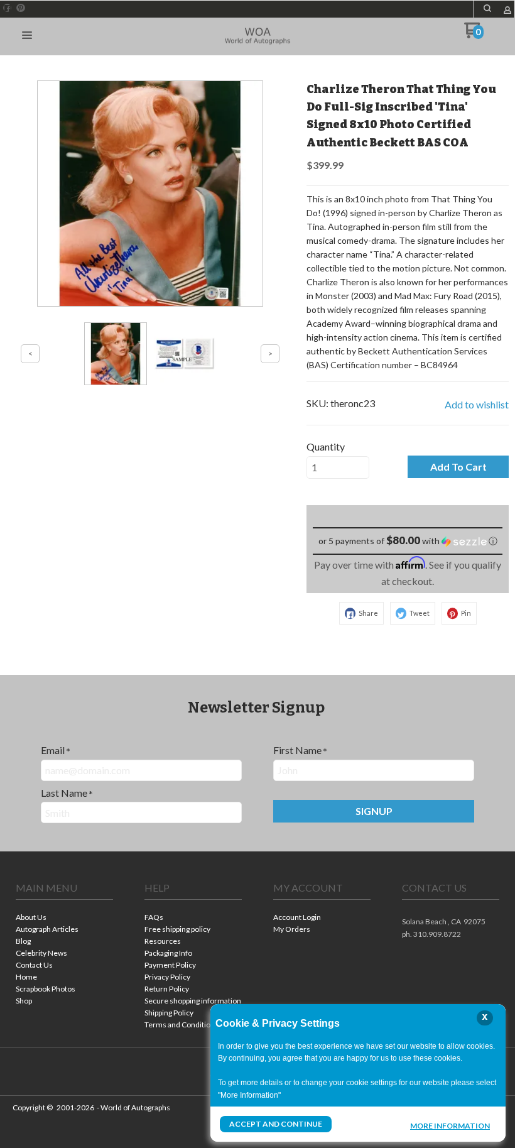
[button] (487, 8)
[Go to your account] (507, 11)
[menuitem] (64, 918)
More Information (450, 1125)
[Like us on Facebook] (7, 8)
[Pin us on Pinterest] (21, 8)
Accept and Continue (275, 1124)
